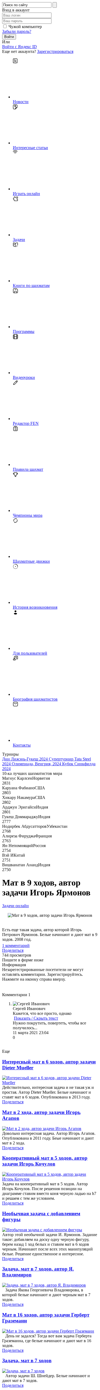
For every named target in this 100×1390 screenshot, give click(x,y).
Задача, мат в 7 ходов (26, 1360)
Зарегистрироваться (55, 51)
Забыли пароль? (16, 31)
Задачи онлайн (15, 905)
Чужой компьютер (25, 26)
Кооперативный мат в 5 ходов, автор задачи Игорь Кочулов (44, 1161)
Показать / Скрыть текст (36, 1018)
